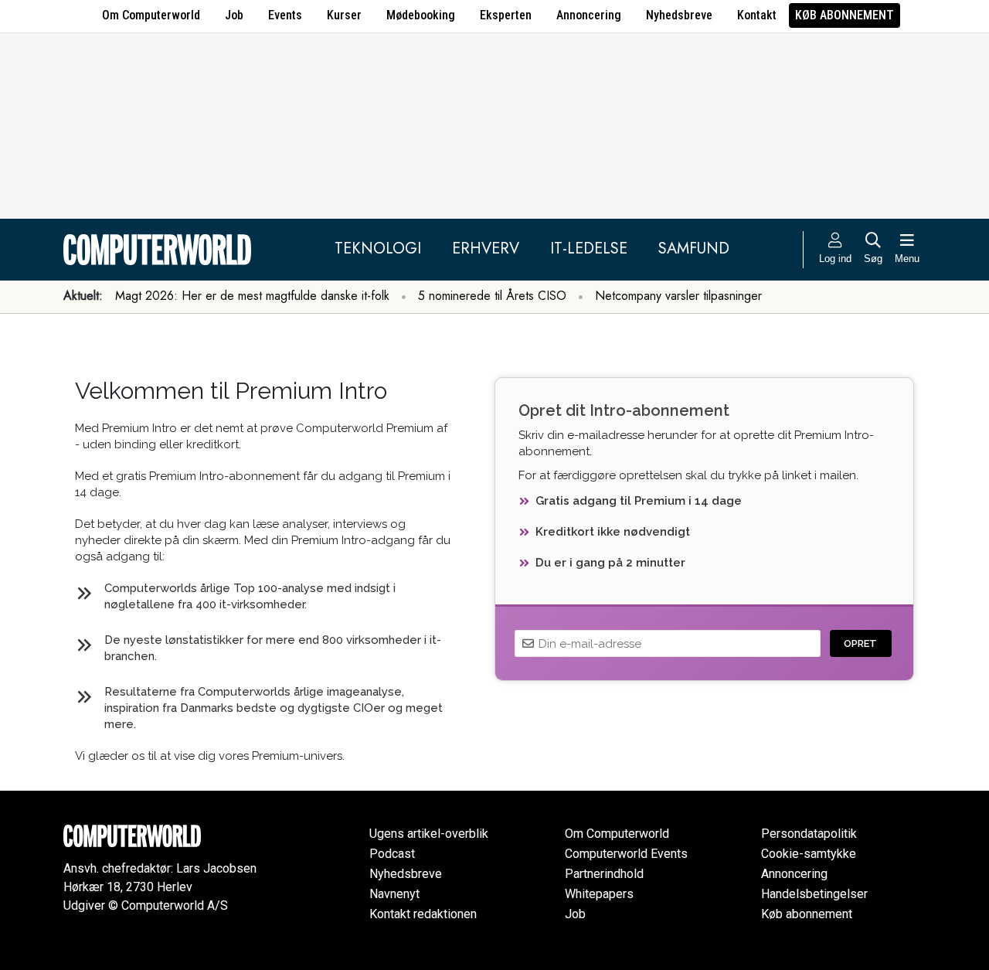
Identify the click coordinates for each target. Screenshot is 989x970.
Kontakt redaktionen (423, 914)
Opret (860, 643)
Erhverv (485, 248)
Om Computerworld (151, 15)
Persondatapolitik (809, 833)
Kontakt (757, 15)
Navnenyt (394, 894)
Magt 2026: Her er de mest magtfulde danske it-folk (252, 296)
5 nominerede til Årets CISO (492, 296)
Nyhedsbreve (679, 15)
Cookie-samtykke (808, 853)
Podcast (392, 853)
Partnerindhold (604, 873)
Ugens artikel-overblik (428, 833)
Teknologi (378, 248)
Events (285, 15)
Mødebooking (420, 15)
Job (234, 15)
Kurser (344, 15)
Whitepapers (599, 894)
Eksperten (506, 15)
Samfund (693, 248)
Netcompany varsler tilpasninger (678, 296)
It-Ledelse (588, 248)
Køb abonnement (844, 15)
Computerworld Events (626, 853)
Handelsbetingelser (814, 894)
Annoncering (588, 15)
